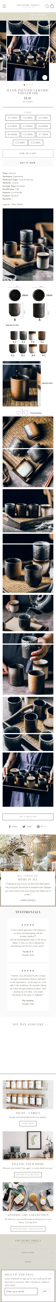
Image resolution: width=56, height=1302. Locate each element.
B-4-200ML (12, 134)
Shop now (28, 1123)
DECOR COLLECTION (28, 1174)
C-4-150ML (28, 134)
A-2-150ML (28, 117)
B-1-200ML (28, 126)
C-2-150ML (20, 142)
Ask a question (28, 817)
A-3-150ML (43, 117)
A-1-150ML (12, 117)
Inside (28, 1262)
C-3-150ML (36, 142)
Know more (28, 1253)
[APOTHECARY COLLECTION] (28, 1196)
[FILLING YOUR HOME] (28, 1145)
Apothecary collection (28, 1229)
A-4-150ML (12, 126)
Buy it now (28, 163)
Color (28, 112)
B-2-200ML (43, 126)
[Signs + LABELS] (28, 1094)
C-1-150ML (43, 134)
